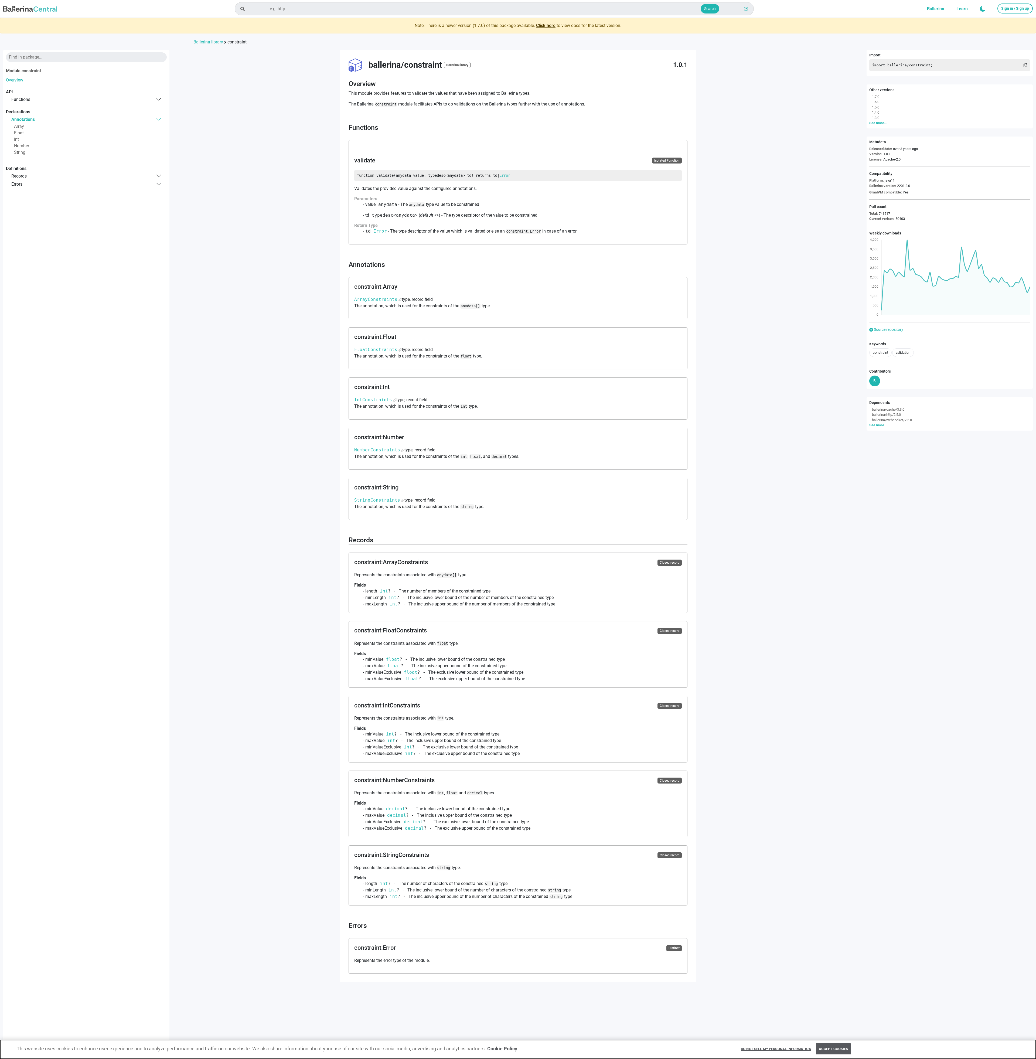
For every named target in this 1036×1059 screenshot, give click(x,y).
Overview (14, 80)
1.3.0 (875, 117)
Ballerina (935, 8)
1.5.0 (875, 107)
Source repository (888, 329)
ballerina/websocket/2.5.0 (892, 420)
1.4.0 (875, 112)
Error (504, 175)
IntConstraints (373, 399)
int (384, 591)
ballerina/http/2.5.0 (886, 415)
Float (19, 132)
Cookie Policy (502, 1048)
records (19, 175)
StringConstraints (377, 500)
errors (16, 183)
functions (20, 99)
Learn (962, 8)
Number (21, 145)
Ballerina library (208, 42)
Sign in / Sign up (1015, 8)
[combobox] (494, 8)
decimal (395, 808)
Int (16, 139)
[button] (982, 9)
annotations (23, 119)
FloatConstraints (375, 349)
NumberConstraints (377, 449)
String (19, 152)
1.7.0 (875, 96)
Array (19, 126)
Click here (546, 25)
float (393, 659)
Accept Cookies (833, 1049)
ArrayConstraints (375, 299)
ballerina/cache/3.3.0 (888, 409)
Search (710, 8)
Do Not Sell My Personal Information (776, 1049)
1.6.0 (875, 102)
